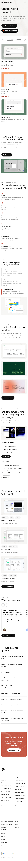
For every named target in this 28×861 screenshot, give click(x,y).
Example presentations (6, 824)
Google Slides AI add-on (20, 777)
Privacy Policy (4, 842)
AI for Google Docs (19, 798)
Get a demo (6, 477)
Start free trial (6, 155)
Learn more (4, 68)
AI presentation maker (6, 774)
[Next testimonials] (6, 605)
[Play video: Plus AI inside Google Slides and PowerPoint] (14, 166)
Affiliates (17, 812)
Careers (3, 836)
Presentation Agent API (20, 783)
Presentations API (19, 780)
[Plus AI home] (6, 2)
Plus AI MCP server (19, 786)
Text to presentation (6, 788)
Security (3, 839)
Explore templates (8, 398)
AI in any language (5, 791)
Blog (2, 806)
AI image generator (19, 792)
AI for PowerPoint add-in (20, 774)
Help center (18, 815)
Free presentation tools (6, 812)
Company (3, 833)
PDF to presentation (6, 785)
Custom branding (5, 800)
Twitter (16, 824)
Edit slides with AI (5, 794)
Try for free (6, 456)
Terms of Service (5, 846)
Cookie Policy (4, 849)
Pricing (16, 806)
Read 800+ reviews (8, 636)
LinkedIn (17, 821)
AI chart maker (18, 789)
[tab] (12, 272)
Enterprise (17, 809)
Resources (3, 809)
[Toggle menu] (25, 2)
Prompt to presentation (6, 777)
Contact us (17, 818)
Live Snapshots (18, 801)
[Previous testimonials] (3, 605)
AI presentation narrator (20, 795)
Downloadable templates (7, 818)
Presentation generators (7, 821)
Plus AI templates (5, 815)
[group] (14, 620)
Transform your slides (6, 797)
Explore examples (8, 586)
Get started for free (14, 750)
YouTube (17, 827)
